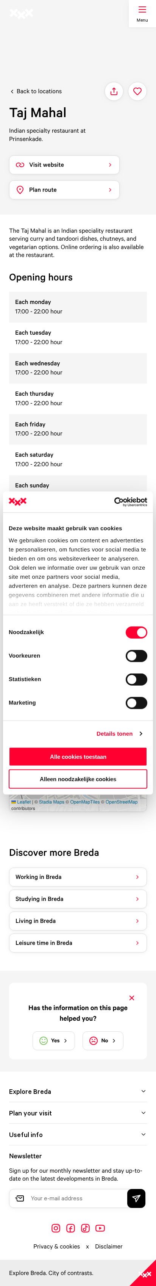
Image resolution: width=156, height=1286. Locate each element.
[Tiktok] (85, 1228)
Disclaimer (109, 1246)
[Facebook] (71, 1228)
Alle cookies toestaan (78, 756)
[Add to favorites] (137, 91)
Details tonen (115, 733)
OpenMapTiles (85, 802)
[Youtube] (100, 1228)
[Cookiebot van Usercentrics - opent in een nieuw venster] (114, 502)
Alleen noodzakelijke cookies (78, 779)
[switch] (136, 656)
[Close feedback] (132, 998)
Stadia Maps (51, 802)
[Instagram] (56, 1228)
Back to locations (39, 91)
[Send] (136, 1198)
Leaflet (23, 802)
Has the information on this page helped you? (78, 1013)
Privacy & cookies (56, 1246)
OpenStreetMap (121, 802)
